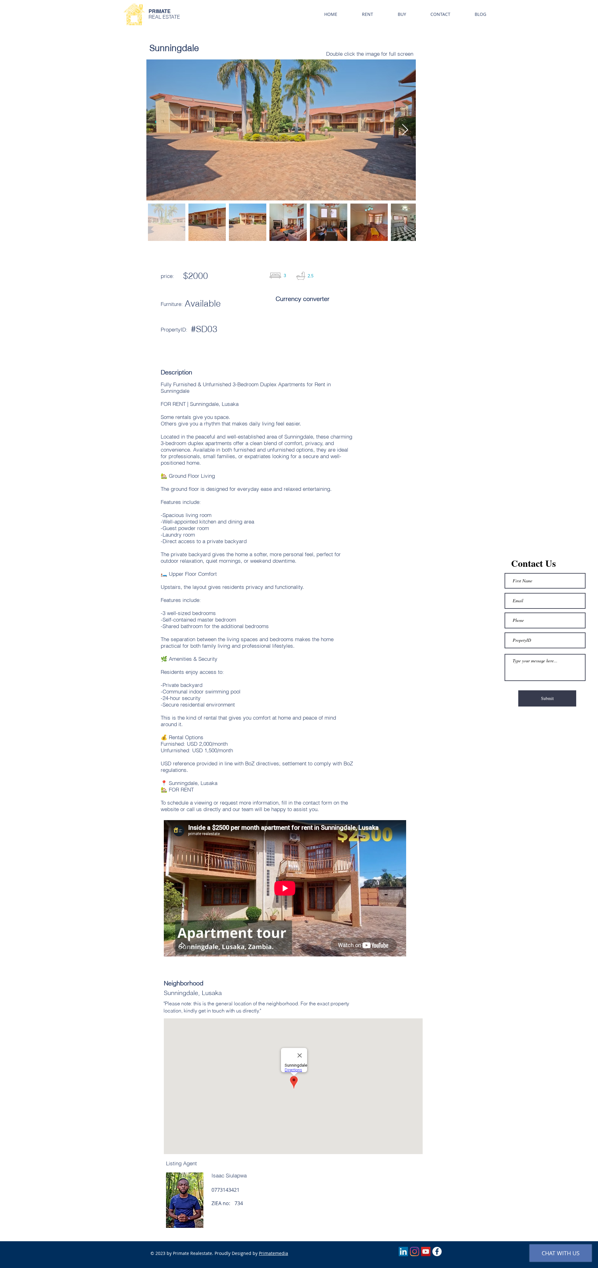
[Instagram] (414, 1251)
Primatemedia (273, 1253)
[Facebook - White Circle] (437, 1251)
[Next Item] (405, 130)
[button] (367, 14)
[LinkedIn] (403, 1251)
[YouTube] (425, 1251)
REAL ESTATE (164, 17)
